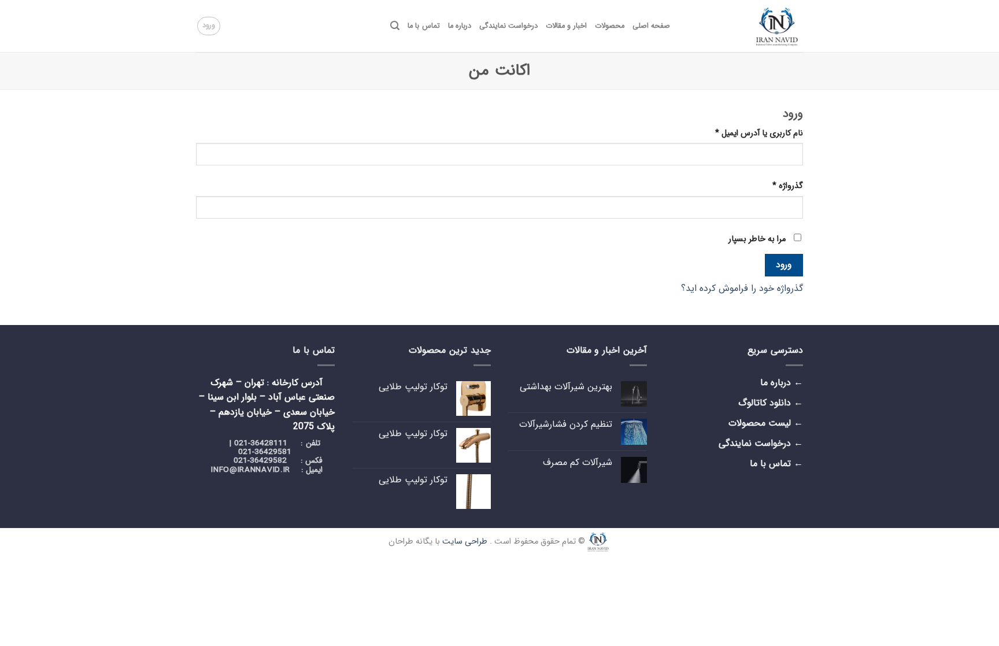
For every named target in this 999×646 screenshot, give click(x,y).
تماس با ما (424, 26)
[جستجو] (394, 25)
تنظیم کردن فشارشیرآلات (565, 424)
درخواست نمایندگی (508, 26)
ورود (783, 265)
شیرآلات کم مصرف (577, 462)
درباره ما (459, 26)
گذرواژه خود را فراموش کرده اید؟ (742, 288)
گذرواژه (787, 186)
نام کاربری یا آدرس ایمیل (759, 133)
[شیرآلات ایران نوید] (745, 26)
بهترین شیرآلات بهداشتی (566, 386)
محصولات (609, 26)
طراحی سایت (464, 541)
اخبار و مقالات (566, 26)
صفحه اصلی (651, 26)
